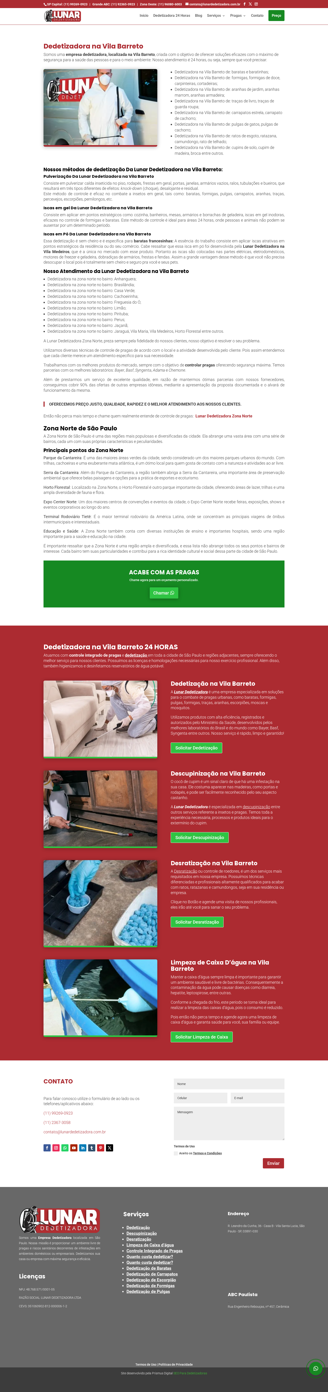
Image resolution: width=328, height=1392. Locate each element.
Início (144, 16)
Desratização (185, 871)
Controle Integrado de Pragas (155, 1250)
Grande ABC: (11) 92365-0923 (113, 4)
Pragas (236, 16)
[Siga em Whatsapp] (65, 1147)
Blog (198, 16)
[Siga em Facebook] (47, 1147)
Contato (257, 16)
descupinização (256, 806)
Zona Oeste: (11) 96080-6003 (161, 4)
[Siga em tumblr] (91, 1147)
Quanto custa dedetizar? (150, 1256)
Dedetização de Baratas (149, 1268)
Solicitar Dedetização (196, 748)
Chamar (161, 593)
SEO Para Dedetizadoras (190, 1373)
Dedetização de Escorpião (151, 1279)
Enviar (273, 1163)
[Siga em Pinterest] (100, 1147)
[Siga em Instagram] (56, 1147)
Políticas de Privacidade (175, 1364)
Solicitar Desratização (197, 922)
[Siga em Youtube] (73, 1147)
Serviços (214, 16)
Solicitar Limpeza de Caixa (201, 1037)
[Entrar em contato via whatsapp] (315, 1368)
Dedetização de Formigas (151, 1285)
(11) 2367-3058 (57, 1122)
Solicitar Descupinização (199, 837)
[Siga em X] (109, 1147)
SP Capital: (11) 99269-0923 (67, 4)
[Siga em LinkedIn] (82, 1147)
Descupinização (142, 1233)
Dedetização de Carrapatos (152, 1274)
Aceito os (200, 1153)
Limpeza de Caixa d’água (150, 1245)
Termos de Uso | (146, 1364)
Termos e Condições (207, 1153)
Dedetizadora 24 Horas (171, 16)
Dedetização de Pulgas (148, 1291)
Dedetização (138, 1227)
